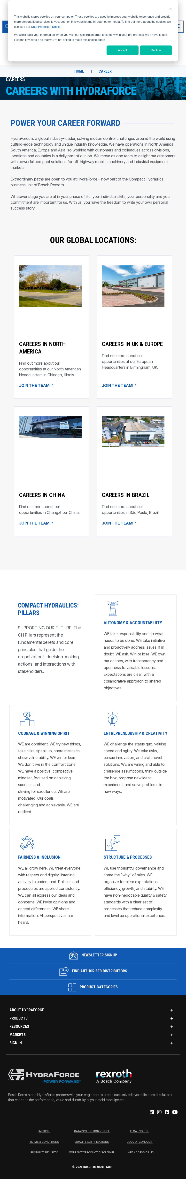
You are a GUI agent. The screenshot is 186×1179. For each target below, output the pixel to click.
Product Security (44, 1152)
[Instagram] (159, 1112)
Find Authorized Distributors (99, 971)
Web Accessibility (141, 1152)
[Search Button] (7, 26)
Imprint (44, 1131)
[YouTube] (174, 1112)
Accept (122, 50)
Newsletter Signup (98, 955)
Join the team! (35, 385)
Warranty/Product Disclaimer (92, 1152)
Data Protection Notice (46, 27)
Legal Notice (139, 1131)
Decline (156, 50)
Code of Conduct (140, 1142)
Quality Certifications (92, 1142)
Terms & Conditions (44, 1142)
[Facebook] (166, 1112)
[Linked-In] (151, 1112)
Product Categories (98, 987)
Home (79, 71)
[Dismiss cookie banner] (170, 8)
